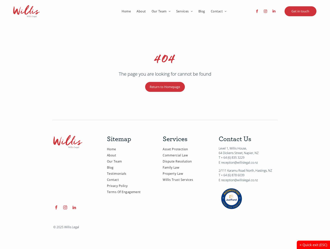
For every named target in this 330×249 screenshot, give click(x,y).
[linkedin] (274, 12)
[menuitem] (126, 11)
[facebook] (257, 12)
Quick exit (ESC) (313, 245)
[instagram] (265, 12)
